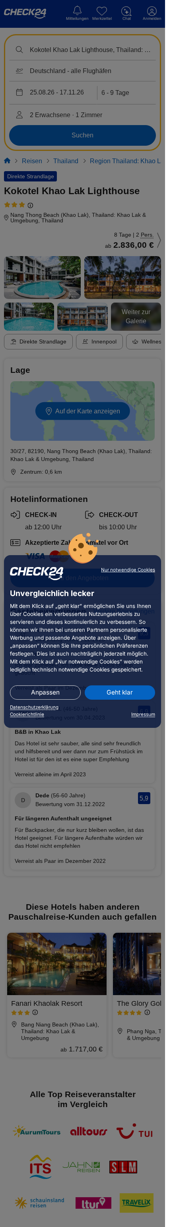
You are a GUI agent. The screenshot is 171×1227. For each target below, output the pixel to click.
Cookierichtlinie (27, 714)
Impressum (143, 714)
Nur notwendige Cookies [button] (128, 570)
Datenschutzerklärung (34, 707)
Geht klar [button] (120, 692)
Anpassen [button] (45, 692)
